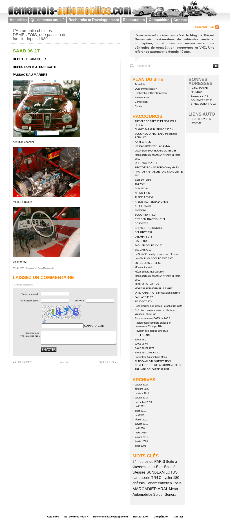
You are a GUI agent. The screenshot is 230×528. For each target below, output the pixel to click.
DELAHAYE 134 (143, 232)
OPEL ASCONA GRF (146, 163)
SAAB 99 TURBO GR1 (147, 352)
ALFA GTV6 (141, 188)
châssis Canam (145, 483)
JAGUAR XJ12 (143, 249)
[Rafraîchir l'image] (44, 320)
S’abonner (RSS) (205, 27)
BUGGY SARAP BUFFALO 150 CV (154, 129)
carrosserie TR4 (145, 478)
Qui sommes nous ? (48, 20)
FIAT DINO (141, 241)
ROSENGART (142, 335)
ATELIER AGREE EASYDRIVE (151, 201)
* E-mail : (30, 300)
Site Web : (80, 300)
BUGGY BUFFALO (145, 214)
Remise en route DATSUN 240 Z (152, 318)
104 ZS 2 (140, 184)
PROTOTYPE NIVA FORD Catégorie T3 (157, 167)
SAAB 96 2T (26, 50)
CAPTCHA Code (94, 325)
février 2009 (141, 441)
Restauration (134, 20)
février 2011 (141, 419)
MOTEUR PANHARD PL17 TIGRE (153, 288)
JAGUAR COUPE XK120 (148, 245)
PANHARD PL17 (144, 297)
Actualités (18, 20)
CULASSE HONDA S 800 (148, 228)
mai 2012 (140, 406)
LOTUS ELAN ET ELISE (148, 263)
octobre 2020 (142, 388)
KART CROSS (143, 142)
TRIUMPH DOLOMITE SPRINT (152, 369)
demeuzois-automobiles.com (155, 35)
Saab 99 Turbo (143, 179)
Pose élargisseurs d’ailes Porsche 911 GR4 (158, 306)
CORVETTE (141, 223)
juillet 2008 (140, 445)
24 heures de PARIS (149, 461)
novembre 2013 (143, 402)
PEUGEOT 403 (143, 301)
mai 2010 (140, 428)
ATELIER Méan (143, 206)
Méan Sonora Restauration (149, 271)
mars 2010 (140, 432)
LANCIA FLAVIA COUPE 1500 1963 (154, 258)
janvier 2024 (141, 384)
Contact (180, 20)
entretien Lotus (169, 483)
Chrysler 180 (169, 478)
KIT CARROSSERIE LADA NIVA (152, 146)
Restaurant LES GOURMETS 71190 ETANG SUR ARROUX (203, 100)
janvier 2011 (141, 423)
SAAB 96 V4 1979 (144, 348)
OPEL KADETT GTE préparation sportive (157, 292)
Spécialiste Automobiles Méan (151, 357)
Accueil (64, 362)
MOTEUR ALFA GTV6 (147, 284)
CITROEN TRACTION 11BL (150, 219)
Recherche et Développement (94, 20)
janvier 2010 (141, 437)
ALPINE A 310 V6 (144, 197)
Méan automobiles (145, 267)
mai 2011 (139, 415)
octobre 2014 (142, 393)
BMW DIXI (140, 210)
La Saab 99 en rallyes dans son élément (156, 254)
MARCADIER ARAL (150, 489)
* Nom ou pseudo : (30, 294)
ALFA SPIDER (23, 362)
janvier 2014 (141, 397)
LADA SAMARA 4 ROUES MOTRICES (156, 150)
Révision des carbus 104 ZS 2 (151, 330)
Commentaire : (30, 334)
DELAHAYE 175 (143, 236)
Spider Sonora (164, 494)
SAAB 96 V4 (106, 362)
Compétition (159, 20)
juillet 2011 (140, 410)
